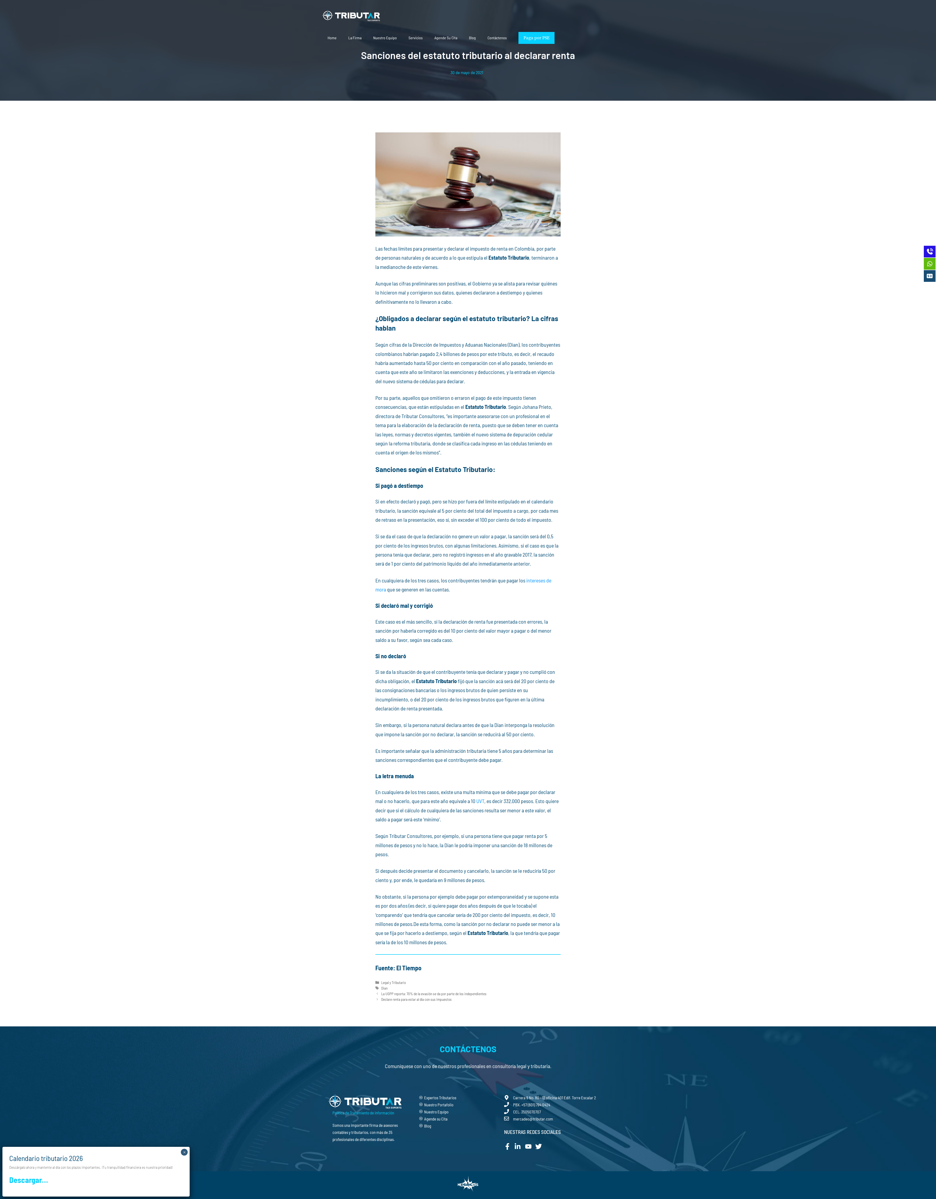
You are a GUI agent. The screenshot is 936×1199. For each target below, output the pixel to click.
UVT (480, 801)
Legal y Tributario (393, 982)
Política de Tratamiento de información (363, 1112)
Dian (384, 988)
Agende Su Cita (445, 37)
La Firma (354, 37)
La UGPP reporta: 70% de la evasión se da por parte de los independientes (434, 994)
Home (332, 37)
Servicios (416, 37)
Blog (472, 37)
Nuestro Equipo (385, 37)
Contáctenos (497, 37)
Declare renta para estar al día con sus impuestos (416, 999)
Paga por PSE (536, 38)
